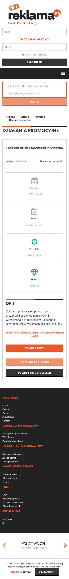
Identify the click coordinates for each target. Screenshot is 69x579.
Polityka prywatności (12, 502)
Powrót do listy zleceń (34, 372)
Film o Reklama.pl (11, 506)
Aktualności (8, 416)
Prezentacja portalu (11, 474)
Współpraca (8, 437)
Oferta (5, 409)
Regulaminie (16, 571)
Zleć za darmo (9, 457)
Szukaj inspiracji (10, 461)
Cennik (5, 481)
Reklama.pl (10, 116)
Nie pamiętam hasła (34, 54)
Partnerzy (7, 412)
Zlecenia (25, 116)
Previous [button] (3, 545)
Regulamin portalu (11, 498)
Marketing (40, 116)
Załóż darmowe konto (34, 39)
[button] (34, 362)
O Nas (5, 405)
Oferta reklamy (9, 478)
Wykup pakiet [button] (34, 348)
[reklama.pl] (34, 13)
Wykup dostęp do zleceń (14, 433)
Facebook (7, 518)
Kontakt (6, 420)
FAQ (4, 494)
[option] (34, 545)
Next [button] (65, 545)
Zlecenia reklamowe (12, 453)
